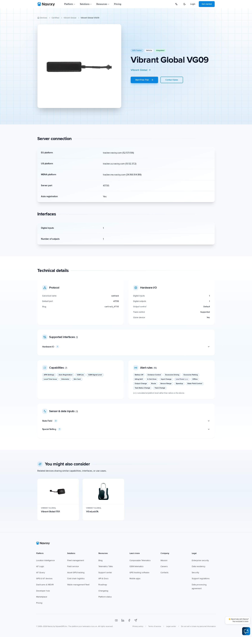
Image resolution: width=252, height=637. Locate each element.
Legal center (171, 626)
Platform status (105, 597)
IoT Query (40, 572)
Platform (68, 4)
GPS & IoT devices (44, 578)
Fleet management (75, 560)
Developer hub (43, 591)
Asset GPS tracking (75, 572)
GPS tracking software (139, 572)
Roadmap (102, 584)
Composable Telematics (140, 560)
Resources (101, 4)
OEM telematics (137, 566)
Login (192, 4)
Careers (164, 566)
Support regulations (201, 578)
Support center (105, 572)
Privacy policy (138, 626)
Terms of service (154, 626)
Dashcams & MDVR (45, 584)
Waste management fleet (78, 584)
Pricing (117, 4)
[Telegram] (135, 620)
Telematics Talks (105, 566)
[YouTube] (116, 620)
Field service (73, 566)
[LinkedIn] (122, 620)
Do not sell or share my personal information (198, 626)
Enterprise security (200, 560)
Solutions (84, 4)
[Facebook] (129, 620)
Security (195, 572)
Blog (100, 560)
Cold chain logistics (76, 578)
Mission (164, 560)
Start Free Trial (142, 80)
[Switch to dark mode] (184, 4)
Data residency (198, 566)
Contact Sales (171, 80)
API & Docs (103, 578)
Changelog (103, 591)
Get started (207, 4)
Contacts (164, 572)
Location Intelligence (45, 560)
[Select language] (176, 4)
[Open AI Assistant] (246, 631)
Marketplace (41, 597)
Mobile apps (135, 578)
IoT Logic (40, 566)
